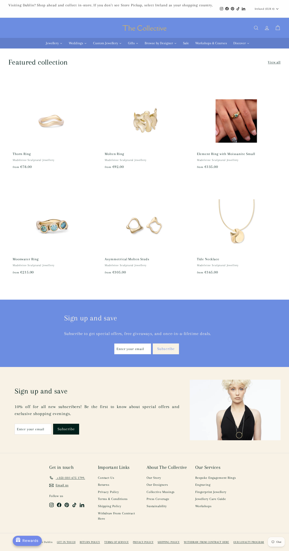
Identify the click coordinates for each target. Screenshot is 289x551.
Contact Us (106, 478)
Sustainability (157, 506)
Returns (103, 485)
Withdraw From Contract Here (116, 516)
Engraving (203, 485)
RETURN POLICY (90, 542)
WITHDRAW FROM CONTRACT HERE (206, 542)
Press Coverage (158, 499)
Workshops (203, 506)
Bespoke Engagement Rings (215, 478)
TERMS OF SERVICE (116, 542)
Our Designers (157, 485)
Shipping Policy (109, 506)
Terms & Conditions (113, 499)
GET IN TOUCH (66, 542)
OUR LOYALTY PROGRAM (248, 542)
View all (274, 62)
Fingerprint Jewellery (211, 492)
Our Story (154, 478)
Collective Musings (161, 492)
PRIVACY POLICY (143, 542)
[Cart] (277, 28)
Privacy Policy (108, 492)
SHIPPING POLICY (169, 542)
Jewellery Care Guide (210, 499)
